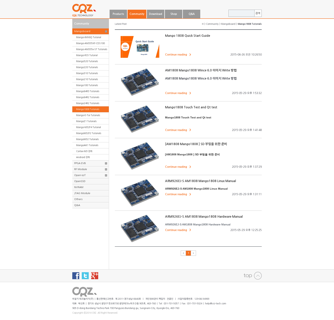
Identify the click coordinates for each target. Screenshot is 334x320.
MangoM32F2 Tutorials (88, 133)
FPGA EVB (80, 163)
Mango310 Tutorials (87, 73)
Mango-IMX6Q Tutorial (88, 37)
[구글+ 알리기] (94, 275)
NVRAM (78, 187)
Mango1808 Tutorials (87, 109)
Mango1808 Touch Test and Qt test (191, 107)
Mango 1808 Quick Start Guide (187, 35)
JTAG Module (82, 193)
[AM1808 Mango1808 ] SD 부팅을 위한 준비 (196, 144)
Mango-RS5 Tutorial (87, 55)
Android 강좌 (83, 157)
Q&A (77, 205)
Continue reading (176, 54)
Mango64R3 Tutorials (87, 91)
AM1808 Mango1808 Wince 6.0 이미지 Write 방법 (201, 70)
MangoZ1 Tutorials (86, 121)
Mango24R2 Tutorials (87, 103)
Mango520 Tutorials (87, 61)
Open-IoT (80, 175)
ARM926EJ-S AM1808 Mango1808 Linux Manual (200, 181)
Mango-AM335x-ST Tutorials (91, 49)
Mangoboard (82, 31)
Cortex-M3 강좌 (84, 151)
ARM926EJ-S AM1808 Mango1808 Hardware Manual (204, 216)
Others (78, 199)
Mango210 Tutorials (87, 79)
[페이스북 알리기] (75, 275)
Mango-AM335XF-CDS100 (90, 43)
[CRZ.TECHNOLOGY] (90, 17)
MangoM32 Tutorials (87, 139)
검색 (257, 13)
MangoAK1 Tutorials (87, 145)
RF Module (80, 169)
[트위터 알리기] (85, 275)
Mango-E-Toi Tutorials (88, 115)
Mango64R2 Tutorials (87, 97)
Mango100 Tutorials (87, 85)
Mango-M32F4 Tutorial (88, 127)
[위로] (253, 276)
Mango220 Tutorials (87, 67)
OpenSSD (79, 181)
